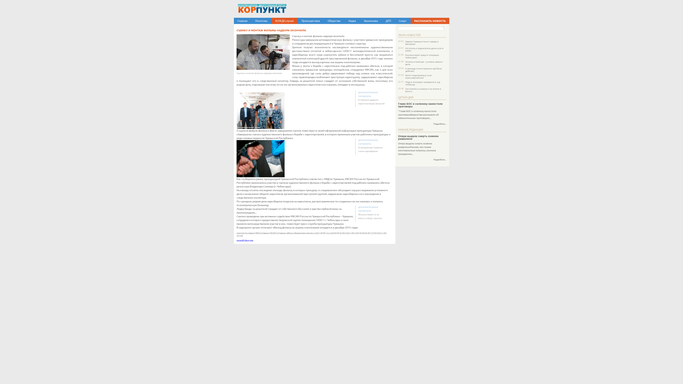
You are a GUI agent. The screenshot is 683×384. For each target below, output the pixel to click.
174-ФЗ (374, 233)
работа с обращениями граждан (299, 233)
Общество (334, 20)
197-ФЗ (240, 236)
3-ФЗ (357, 233)
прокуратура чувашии (246, 233)
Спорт (402, 20)
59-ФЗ (362, 233)
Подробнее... (439, 124)
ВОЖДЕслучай (284, 20)
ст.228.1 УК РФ (319, 233)
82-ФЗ (367, 233)
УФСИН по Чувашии (277, 233)
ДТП (388, 20)
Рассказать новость (430, 20)
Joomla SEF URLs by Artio (245, 240)
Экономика (371, 20)
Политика (261, 20)
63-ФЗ (342, 233)
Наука (352, 20)
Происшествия (310, 20)
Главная (242, 20)
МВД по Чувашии (262, 233)
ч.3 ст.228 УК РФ (332, 233)
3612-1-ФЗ (381, 233)
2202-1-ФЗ (349, 233)
